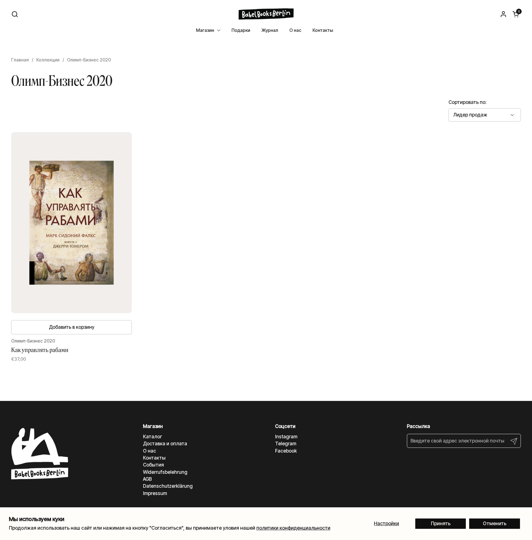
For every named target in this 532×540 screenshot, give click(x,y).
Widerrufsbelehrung (165, 472)
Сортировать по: (467, 102)
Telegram (285, 443)
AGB (147, 479)
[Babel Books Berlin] (266, 14)
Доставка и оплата (165, 443)
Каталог (152, 436)
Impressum (155, 493)
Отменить (494, 523)
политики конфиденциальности (293, 528)
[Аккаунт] (503, 14)
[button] (14, 14)
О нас (149, 451)
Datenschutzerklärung (168, 486)
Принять (440, 523)
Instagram (286, 436)
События (153, 465)
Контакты (154, 458)
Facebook (286, 451)
